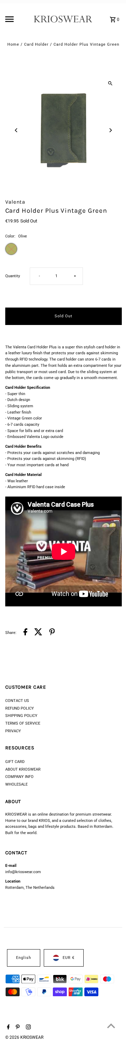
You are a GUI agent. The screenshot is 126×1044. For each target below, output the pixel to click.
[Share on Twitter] (38, 632)
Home (13, 44)
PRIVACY (13, 731)
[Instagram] (27, 1028)
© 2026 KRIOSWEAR (24, 1037)
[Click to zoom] (110, 83)
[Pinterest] (17, 1028)
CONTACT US (17, 700)
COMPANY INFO (19, 776)
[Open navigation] (17, 19)
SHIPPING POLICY (21, 715)
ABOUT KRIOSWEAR (23, 769)
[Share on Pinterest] (52, 632)
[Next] (110, 130)
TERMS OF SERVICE (22, 723)
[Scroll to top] (111, 1026)
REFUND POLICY (19, 708)
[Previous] (16, 130)
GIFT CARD (14, 761)
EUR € (69, 957)
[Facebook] (7, 1028)
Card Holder (36, 44)
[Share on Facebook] (25, 632)
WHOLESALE (16, 784)
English (23, 957)
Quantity (12, 276)
